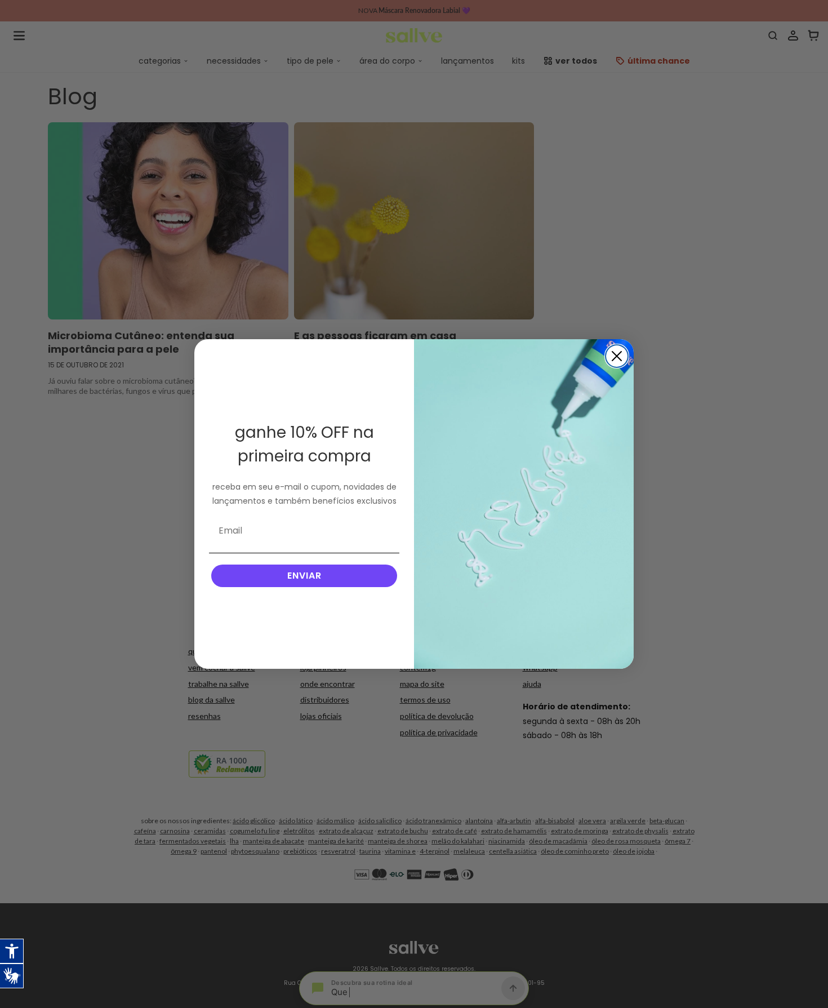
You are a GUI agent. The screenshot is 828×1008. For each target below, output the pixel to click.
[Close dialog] (617, 356)
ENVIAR (304, 575)
